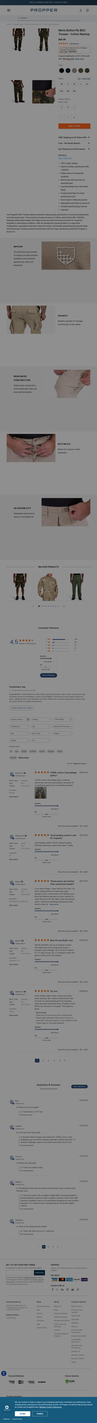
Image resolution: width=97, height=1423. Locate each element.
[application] (48, 1410)
